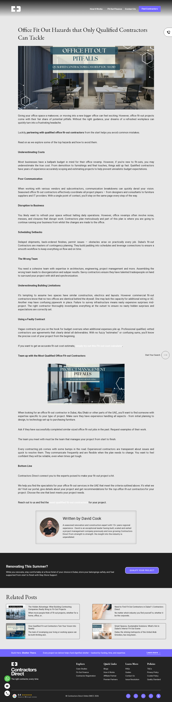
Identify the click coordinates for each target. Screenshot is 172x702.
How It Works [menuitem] (96, 8)
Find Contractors (150, 9)
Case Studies (81, 669)
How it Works (109, 672)
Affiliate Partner (110, 676)
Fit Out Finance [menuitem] (115, 8)
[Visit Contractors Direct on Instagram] (128, 696)
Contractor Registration (86, 676)
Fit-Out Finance (82, 672)
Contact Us (130, 8)
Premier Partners (111, 679)
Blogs (106, 669)
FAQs (127, 669)
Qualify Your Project (142, 570)
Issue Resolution (132, 679)
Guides (128, 672)
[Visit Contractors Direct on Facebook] (136, 696)
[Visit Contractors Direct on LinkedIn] (143, 696)
